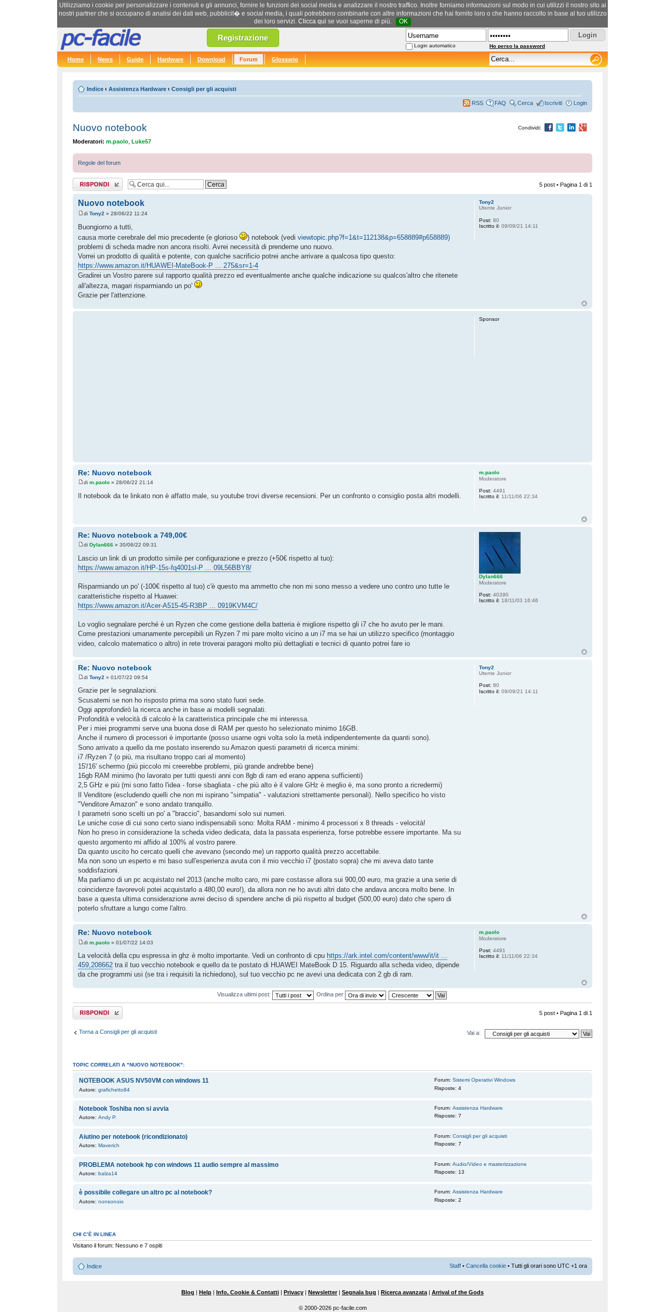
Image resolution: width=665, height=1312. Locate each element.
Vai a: (474, 1033)
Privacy (293, 1292)
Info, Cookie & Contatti (247, 1292)
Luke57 (141, 141)
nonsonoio (111, 1201)
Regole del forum (99, 163)
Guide (135, 59)
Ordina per (330, 994)
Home (76, 59)
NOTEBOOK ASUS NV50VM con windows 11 (144, 1080)
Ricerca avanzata (404, 1292)
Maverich (108, 1145)
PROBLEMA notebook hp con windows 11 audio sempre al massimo (178, 1165)
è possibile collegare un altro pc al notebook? (145, 1192)
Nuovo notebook (110, 127)
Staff (455, 1266)
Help (205, 1292)
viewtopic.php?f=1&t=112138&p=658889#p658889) (374, 237)
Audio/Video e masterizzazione (490, 1164)
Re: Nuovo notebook (115, 473)
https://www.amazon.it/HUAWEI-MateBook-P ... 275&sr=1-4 (168, 265)
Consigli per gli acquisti (203, 89)
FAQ (500, 103)
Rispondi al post (93, 182)
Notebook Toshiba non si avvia (124, 1109)
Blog (187, 1292)
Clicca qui (312, 21)
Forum (249, 59)
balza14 (107, 1173)
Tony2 (96, 213)
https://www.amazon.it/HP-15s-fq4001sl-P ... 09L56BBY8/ (164, 567)
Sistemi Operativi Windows (484, 1080)
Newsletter (322, 1292)
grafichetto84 (114, 1090)
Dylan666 (101, 545)
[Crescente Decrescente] (418, 994)
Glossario (285, 59)
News (105, 59)
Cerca (525, 103)
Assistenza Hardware (137, 89)
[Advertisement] (271, 386)
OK (403, 21)
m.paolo (117, 141)
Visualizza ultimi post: (244, 994)
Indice (95, 89)
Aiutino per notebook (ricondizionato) (133, 1137)
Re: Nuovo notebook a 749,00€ (132, 535)
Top (584, 303)
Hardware (170, 59)
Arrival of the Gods (458, 1292)
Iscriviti (553, 103)
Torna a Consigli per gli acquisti (118, 1032)
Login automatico (435, 45)
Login (580, 103)
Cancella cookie (486, 1266)
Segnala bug (359, 1292)
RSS (477, 103)
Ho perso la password (517, 46)
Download (211, 59)
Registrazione (243, 37)
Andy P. (107, 1117)
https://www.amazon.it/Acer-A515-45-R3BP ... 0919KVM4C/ (168, 605)
